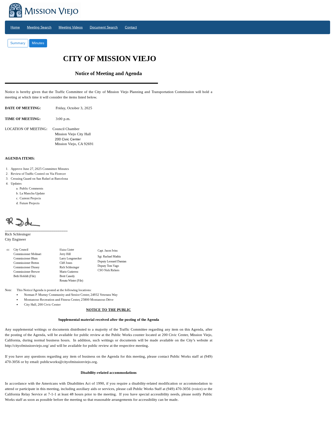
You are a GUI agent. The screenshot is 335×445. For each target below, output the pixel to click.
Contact (131, 27)
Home (15, 27)
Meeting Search (39, 27)
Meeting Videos (71, 27)
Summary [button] (17, 43)
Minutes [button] (38, 43)
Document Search (104, 27)
